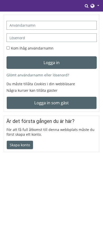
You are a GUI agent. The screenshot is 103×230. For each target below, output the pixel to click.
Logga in (52, 62)
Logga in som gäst (51, 103)
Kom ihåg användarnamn (32, 48)
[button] (87, 6)
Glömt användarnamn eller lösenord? (37, 75)
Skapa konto (20, 145)
